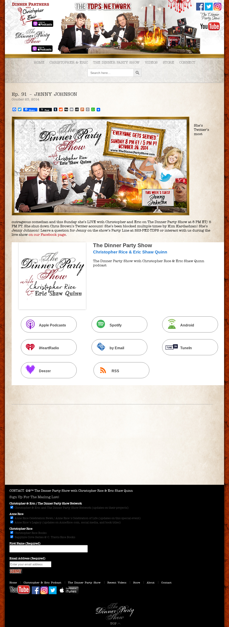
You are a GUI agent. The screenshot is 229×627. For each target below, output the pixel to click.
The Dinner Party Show (116, 62)
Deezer (45, 371)
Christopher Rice (20, 528)
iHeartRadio (49, 348)
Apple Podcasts (52, 325)
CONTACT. (17, 491)
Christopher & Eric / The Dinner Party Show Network (45, 503)
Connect (187, 62)
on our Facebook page (47, 234)
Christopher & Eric (68, 62)
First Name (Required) (24, 543)
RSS (115, 371)
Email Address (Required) (27, 558)
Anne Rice (16, 514)
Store (168, 62)
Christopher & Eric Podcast (42, 582)
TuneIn (186, 348)
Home (39, 62)
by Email (117, 348)
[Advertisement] (114, 451)
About (151, 582)
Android (187, 325)
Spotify (116, 325)
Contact (166, 582)
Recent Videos (116, 582)
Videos (151, 62)
